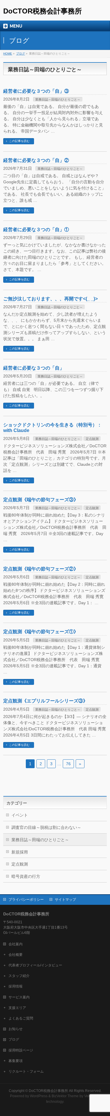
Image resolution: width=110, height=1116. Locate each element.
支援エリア (17, 1008)
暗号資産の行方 (25, 876)
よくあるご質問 (21, 1018)
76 (68, 763)
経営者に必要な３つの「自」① (36, 229)
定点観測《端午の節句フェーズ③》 (40, 499)
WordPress (39, 1096)
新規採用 (19, 852)
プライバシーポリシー (26, 899)
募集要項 (16, 1061)
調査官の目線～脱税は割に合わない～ (46, 827)
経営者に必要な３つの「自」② (36, 160)
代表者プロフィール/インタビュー (35, 965)
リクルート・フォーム (26, 1071)
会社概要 (16, 955)
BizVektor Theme (65, 1096)
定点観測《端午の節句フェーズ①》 (40, 631)
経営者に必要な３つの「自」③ (36, 91)
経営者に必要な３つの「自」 (33, 367)
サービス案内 (19, 997)
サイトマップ (65, 899)
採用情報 (16, 986)
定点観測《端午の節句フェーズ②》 (40, 568)
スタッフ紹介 (19, 976)
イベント (19, 815)
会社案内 (16, 944)
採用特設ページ (21, 1050)
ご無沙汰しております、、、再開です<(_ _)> (50, 298)
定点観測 (92, 439)
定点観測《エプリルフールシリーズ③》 (45, 700)
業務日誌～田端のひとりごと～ (57, 99)
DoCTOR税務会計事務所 (42, 11)
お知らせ (16, 1029)
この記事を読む (19, 141)
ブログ (14, 1039)
